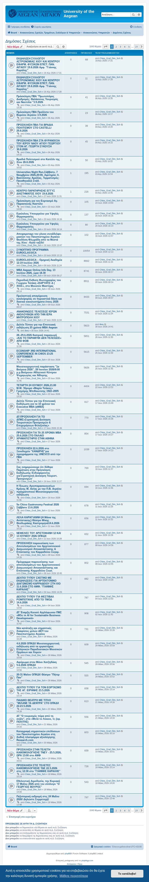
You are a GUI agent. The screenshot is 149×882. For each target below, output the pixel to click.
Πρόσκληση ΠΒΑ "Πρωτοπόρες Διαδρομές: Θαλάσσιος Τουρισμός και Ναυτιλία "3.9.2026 (37, 99)
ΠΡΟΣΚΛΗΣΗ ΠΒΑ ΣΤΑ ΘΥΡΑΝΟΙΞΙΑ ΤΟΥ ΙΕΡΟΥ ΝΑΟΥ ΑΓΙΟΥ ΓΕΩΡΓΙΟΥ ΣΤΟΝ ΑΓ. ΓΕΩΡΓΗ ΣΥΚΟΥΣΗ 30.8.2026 (38, 145)
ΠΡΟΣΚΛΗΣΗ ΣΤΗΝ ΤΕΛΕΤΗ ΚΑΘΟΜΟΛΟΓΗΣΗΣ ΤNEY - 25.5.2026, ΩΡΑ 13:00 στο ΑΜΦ (39, 752)
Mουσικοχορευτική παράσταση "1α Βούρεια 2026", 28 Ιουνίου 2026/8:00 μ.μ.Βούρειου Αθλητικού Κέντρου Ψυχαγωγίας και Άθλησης (38, 371)
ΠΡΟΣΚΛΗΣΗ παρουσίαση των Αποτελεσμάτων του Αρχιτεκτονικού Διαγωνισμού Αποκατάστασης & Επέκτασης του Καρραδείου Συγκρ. (38, 547)
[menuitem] (41, 26)
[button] (105, 46)
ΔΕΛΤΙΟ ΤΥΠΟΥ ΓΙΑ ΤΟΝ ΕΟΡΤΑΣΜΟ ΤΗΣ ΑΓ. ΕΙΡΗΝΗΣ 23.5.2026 (38, 689)
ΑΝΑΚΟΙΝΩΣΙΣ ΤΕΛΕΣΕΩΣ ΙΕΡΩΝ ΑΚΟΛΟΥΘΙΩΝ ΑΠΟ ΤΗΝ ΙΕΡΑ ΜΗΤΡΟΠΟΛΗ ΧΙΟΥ (36, 314)
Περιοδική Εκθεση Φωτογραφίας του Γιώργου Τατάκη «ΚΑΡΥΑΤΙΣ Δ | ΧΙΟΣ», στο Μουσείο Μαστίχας (38, 283)
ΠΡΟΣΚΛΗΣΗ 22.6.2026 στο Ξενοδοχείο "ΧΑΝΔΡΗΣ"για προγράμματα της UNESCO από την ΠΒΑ (38, 453)
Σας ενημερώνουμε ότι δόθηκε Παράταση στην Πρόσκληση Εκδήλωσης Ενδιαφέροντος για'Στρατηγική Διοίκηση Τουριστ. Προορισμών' (36, 473)
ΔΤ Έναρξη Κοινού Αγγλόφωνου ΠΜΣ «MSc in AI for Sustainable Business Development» (39, 615)
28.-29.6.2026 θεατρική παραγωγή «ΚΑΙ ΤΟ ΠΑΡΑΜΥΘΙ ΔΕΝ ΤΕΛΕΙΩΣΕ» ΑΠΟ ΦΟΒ (38, 338)
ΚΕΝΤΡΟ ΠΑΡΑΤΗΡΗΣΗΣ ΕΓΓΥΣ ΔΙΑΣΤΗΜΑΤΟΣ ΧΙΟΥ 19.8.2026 (35, 192)
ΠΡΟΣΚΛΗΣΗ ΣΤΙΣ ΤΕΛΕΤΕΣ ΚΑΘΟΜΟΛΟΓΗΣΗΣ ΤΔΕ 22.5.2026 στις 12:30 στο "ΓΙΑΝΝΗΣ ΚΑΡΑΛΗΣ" (38, 768)
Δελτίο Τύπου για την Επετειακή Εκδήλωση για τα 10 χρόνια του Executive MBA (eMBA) (35, 404)
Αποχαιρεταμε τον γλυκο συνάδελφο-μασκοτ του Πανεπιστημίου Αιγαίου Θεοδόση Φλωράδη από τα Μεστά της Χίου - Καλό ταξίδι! (39, 238)
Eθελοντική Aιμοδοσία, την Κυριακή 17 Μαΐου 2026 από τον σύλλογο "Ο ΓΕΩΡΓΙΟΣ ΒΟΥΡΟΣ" (38, 784)
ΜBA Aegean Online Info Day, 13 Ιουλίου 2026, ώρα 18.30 (35, 271)
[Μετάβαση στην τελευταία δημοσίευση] (122, 58)
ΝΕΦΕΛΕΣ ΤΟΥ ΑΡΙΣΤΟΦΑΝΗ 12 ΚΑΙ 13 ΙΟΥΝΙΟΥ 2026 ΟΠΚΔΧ (38, 534)
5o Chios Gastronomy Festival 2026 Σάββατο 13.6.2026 (37, 506)
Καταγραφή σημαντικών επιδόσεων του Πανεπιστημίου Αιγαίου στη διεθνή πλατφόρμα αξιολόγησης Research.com (38, 736)
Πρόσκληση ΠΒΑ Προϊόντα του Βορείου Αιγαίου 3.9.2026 (35, 113)
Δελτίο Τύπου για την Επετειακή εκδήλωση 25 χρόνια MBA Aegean (36, 326)
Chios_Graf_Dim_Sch (31, 73)
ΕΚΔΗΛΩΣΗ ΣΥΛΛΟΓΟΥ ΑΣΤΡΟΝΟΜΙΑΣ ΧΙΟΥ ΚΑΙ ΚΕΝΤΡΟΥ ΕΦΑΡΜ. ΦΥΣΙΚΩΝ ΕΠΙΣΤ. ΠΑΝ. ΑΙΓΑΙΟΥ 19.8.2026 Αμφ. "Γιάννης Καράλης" (38, 64)
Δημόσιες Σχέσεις (20, 41)
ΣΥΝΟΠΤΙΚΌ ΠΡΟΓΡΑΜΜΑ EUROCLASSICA (32, 251)
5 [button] (129, 46)
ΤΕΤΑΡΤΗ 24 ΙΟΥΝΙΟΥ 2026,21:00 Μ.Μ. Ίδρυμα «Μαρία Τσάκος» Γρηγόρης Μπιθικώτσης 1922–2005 (37, 388)
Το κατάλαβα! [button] (127, 873)
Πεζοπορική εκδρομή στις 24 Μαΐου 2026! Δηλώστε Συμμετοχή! (37, 798)
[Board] (35, 12)
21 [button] (136, 46)
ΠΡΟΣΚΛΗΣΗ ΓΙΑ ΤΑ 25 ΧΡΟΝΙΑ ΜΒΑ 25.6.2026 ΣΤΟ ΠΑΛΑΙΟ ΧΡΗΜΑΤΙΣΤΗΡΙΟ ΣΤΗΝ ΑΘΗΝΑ (38, 435)
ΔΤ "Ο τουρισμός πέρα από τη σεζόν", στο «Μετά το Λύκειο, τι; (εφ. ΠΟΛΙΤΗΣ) (38, 718)
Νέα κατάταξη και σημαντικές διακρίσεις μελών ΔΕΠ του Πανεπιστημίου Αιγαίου (34, 631)
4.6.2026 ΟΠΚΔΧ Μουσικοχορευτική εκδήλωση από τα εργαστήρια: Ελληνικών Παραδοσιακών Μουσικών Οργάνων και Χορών (39, 648)
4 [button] (124, 46)
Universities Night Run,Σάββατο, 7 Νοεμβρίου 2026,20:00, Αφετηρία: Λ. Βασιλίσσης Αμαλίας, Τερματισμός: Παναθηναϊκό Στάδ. (38, 176)
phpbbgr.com (87, 860)
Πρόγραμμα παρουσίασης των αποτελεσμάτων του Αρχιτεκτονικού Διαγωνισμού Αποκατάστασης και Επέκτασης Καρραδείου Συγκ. (38, 566)
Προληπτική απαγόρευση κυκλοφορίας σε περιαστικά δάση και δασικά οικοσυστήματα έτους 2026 (39, 298)
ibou (27, 330)
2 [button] (116, 46)
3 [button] (120, 46)
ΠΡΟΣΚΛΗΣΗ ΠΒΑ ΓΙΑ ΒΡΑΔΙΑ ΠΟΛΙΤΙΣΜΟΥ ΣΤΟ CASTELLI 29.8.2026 (34, 127)
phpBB (68, 853)
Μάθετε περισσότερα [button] (74, 876)
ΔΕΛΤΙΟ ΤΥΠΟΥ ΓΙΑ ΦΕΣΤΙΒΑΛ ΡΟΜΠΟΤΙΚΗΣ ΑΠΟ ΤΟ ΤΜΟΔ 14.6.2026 (35, 599)
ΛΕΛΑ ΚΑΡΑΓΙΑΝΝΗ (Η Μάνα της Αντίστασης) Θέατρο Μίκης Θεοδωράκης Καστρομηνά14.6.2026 (37, 520)
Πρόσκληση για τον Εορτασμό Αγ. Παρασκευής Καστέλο (37, 202)
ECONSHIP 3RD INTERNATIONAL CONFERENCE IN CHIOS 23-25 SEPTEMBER (36, 353)
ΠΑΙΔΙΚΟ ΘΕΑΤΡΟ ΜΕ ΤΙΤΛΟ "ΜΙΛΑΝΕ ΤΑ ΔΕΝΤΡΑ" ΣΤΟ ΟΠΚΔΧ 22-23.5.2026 (37, 703)
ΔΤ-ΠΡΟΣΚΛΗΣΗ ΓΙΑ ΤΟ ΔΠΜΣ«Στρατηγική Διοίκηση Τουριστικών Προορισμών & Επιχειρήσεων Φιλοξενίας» (33, 421)
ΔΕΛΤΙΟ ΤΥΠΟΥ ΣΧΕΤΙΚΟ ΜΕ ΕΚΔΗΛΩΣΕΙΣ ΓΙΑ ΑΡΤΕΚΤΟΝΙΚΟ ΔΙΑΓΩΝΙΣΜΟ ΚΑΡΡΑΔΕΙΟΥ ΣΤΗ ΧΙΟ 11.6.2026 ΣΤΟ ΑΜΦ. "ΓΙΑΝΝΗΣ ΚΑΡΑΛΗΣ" (38, 583)
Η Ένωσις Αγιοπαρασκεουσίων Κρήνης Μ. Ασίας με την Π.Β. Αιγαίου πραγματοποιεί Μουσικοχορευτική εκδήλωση (39, 490)
